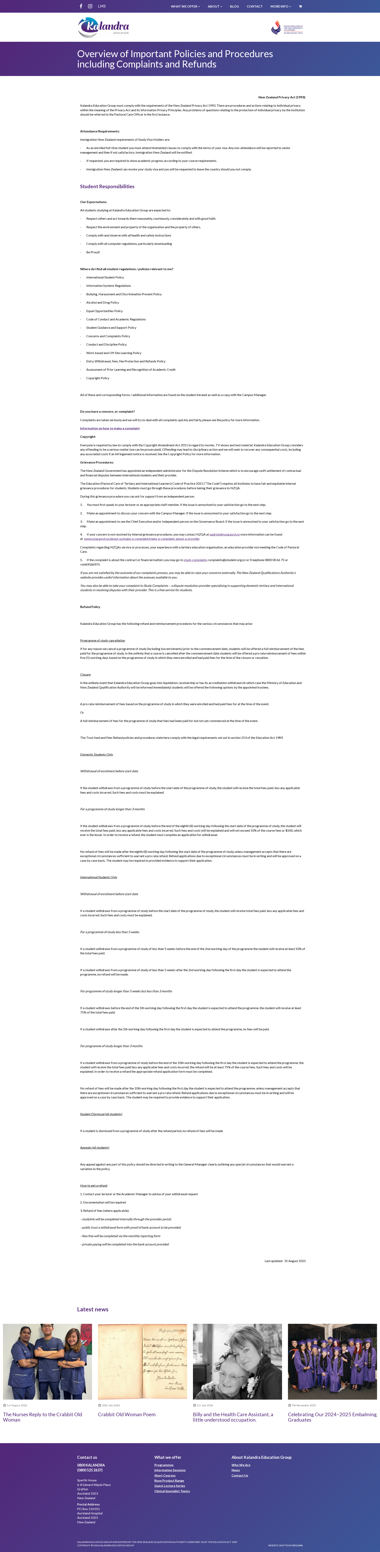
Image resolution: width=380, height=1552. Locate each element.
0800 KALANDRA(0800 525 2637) (91, 1467)
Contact (255, 6)
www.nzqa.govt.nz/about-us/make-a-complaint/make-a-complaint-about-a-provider (141, 538)
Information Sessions (170, 1470)
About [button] (214, 6)
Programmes (164, 1465)
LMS (102, 6)
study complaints (195, 560)
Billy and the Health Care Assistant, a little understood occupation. (233, 1417)
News (236, 1470)
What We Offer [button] (184, 6)
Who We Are (241, 1465)
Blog (234, 6)
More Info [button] (280, 6)
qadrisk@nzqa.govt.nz (225, 534)
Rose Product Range (169, 1480)
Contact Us (240, 1475)
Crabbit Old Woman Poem (127, 1414)
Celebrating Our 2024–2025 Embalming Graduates (332, 1417)
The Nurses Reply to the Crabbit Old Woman (42, 1417)
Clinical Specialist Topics (172, 1491)
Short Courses (165, 1475)
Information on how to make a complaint (110, 428)
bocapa (298, 1545)
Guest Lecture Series (169, 1485)
